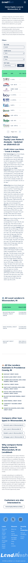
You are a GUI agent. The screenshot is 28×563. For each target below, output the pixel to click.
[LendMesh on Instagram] (20, 519)
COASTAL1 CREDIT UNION (11, 384)
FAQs (12, 541)
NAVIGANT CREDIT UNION (11, 374)
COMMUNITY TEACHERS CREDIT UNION (13, 404)
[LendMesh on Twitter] (13, 519)
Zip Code (6, 44)
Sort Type (6, 63)
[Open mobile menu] (25, 2)
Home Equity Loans (3, 546)
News (12, 531)
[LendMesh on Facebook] (5, 519)
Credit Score (7, 50)
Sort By (6, 57)
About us (13, 529)
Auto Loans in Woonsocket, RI (12, 429)
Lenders (13, 546)
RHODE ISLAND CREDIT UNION (12, 377)
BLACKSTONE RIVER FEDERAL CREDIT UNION (9, 314)
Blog (12, 543)
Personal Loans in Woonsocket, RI (13, 425)
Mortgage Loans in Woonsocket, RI (14, 437)
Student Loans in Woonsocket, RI (13, 433)
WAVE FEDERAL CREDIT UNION (12, 400)
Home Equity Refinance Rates (14, 506)
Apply (20, 65)
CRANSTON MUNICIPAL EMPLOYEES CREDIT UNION (14, 408)
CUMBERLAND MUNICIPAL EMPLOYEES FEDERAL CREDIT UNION (15, 380)
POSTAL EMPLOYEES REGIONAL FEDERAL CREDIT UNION (13, 392)
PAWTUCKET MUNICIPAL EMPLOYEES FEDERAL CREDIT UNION (14, 388)
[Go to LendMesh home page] (8, 2)
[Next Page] (19, 131)
